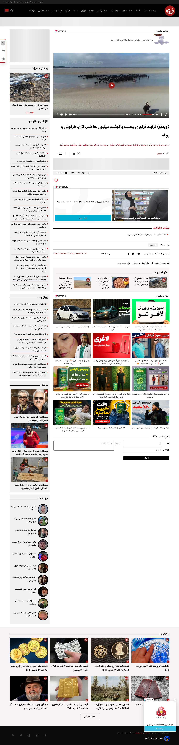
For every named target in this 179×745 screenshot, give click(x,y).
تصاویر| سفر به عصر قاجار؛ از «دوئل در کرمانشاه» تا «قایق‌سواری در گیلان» (31, 341)
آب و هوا (17, 2)
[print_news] (74, 154)
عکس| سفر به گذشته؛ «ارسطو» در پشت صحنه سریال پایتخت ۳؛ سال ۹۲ (28, 168)
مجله (45, 385)
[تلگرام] (138, 254)
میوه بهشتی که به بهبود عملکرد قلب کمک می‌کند (30, 138)
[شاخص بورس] (3, 59)
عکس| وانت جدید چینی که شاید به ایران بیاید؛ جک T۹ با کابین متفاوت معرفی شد (30, 259)
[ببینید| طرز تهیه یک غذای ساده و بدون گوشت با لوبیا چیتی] (120, 282)
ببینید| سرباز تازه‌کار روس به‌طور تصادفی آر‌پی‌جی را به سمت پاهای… (31, 106)
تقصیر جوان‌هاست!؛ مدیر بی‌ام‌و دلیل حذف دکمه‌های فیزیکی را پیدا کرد (29, 209)
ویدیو (68, 11)
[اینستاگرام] (36, 736)
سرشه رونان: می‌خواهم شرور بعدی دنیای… (25, 567)
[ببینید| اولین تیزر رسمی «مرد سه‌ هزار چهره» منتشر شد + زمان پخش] (29, 401)
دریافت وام (160, 728)
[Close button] (175, 699)
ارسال (146, 458)
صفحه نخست (150, 11)
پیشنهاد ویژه (40, 68)
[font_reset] (60, 154)
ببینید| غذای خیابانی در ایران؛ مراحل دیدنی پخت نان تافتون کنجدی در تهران (31, 487)
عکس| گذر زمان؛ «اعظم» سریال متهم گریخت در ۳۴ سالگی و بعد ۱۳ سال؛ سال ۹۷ (29, 374)
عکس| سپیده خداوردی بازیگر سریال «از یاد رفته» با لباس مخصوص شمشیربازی (29, 286)
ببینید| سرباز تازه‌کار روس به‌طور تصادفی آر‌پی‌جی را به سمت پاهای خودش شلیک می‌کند (30, 268)
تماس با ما (32, 2)
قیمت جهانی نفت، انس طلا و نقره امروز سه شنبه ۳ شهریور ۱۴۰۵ (29, 349)
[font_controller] (65, 154)
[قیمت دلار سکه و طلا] (3, 43)
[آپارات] (28, 736)
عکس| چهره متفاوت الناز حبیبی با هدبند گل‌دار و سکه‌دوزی (28, 226)
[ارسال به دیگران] (78, 154)
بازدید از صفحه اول (158, 263)
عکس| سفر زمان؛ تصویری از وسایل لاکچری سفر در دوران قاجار (29, 250)
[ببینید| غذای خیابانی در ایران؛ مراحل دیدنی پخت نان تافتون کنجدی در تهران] (29, 469)
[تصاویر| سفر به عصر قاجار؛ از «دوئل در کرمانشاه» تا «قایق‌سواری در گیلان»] (110, 688)
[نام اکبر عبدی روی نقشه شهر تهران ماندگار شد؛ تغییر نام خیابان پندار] (42, 591)
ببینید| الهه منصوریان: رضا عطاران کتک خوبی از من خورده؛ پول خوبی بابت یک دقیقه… (30, 453)
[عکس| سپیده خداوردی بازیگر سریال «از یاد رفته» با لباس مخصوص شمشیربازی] (42, 521)
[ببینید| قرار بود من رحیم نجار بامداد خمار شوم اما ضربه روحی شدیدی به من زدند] (42, 603)
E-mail (166, 450)
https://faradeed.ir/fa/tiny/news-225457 (70, 253)
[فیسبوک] (128, 254)
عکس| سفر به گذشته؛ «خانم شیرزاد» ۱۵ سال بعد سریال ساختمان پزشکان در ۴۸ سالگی (29, 217)
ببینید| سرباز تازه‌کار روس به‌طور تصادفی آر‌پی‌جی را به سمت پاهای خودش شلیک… (65, 284)
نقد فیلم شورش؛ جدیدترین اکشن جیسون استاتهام (30, 201)
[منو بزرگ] (6, 11)
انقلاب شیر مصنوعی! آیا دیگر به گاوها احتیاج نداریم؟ (146, 234)
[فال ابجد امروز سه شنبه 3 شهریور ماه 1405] (150, 650)
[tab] (32, 112)
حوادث (32, 11)
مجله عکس (114, 11)
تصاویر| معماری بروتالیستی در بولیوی (31, 161)
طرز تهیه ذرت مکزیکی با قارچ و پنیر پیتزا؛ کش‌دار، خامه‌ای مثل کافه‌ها (30, 234)
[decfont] (55, 154)
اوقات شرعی (8, 2)
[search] (11, 11)
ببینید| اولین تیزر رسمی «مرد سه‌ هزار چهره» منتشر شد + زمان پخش (29, 366)
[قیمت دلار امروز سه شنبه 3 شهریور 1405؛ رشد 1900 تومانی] (69, 650)
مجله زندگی (102, 11)
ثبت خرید (83, 218)
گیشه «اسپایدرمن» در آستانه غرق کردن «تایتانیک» (31, 155)
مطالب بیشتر (89, 717)
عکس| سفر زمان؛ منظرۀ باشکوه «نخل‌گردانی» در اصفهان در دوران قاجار (29, 193)
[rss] (13, 736)
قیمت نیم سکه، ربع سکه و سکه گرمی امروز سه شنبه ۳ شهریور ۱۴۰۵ (29, 311)
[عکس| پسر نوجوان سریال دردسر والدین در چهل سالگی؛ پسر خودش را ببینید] (42, 544)
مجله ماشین (43, 11)
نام (168, 443)
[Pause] (114, 219)
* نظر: (118, 443)
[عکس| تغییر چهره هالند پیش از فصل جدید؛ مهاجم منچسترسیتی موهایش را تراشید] (42, 615)
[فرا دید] (170, 10)
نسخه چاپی (122, 263)
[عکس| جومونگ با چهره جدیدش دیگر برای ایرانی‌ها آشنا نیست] (42, 580)
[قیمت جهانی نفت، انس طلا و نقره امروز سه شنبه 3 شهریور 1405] (69, 688)
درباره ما (40, 2)
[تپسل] (55, 187)
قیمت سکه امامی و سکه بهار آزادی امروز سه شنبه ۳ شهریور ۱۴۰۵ (29, 328)
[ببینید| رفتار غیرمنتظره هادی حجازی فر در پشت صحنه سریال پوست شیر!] (42, 533)
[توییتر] (133, 254)
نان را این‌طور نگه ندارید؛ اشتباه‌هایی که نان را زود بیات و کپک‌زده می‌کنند (29, 176)
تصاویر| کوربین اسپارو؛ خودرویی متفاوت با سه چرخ (28, 130)
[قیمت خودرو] (3, 51)
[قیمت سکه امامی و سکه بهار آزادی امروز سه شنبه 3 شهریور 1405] (29, 650)
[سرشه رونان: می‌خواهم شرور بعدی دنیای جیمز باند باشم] (42, 568)
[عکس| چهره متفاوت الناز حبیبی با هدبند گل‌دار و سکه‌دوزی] (42, 509)
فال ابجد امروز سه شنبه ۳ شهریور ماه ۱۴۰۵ (30, 304)
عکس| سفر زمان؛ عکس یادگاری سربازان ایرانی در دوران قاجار (30, 146)
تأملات (138, 11)
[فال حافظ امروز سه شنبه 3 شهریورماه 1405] (150, 688)
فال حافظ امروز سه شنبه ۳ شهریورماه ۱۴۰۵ (30, 334)
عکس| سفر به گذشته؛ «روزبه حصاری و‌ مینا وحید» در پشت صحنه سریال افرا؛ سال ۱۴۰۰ (29, 278)
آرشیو (24, 2)
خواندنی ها (160, 272)
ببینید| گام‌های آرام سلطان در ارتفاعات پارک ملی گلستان (140, 281)
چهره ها (43, 498)
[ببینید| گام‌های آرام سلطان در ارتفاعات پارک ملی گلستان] (158, 282)
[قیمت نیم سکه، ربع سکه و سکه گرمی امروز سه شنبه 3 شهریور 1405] (110, 650)
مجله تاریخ (127, 11)
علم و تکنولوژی (87, 11)
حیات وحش (57, 11)
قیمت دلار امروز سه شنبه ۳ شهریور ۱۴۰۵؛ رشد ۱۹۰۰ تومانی (29, 319)
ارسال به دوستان (138, 263)
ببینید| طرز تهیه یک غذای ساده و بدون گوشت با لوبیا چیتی (103, 283)
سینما (75, 11)
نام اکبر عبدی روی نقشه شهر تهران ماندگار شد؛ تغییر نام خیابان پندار (28, 357)
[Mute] (118, 219)
